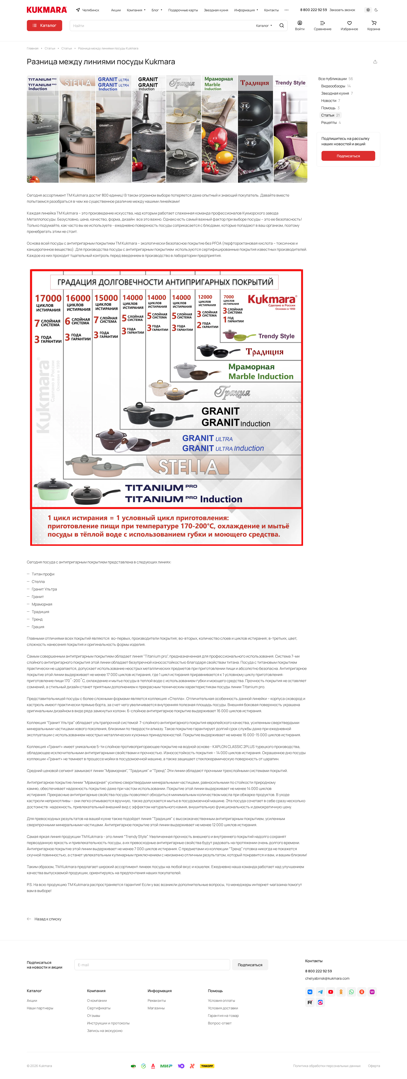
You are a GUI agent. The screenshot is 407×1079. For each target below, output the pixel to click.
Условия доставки (223, 1008)
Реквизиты (157, 1000)
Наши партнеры (40, 1008)
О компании (97, 1000)
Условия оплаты (221, 1000)
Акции (32, 1000)
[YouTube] (330, 992)
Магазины (156, 1008)
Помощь (215, 990)
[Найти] (282, 25)
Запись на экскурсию (104, 1030)
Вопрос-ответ (220, 1023)
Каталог (34, 990)
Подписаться (250, 964)
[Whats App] (351, 992)
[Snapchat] (310, 1002)
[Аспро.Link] (320, 1002)
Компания (96, 990)
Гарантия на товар (223, 1015)
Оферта (374, 1065)
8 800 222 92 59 (313, 10)
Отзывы (93, 1015)
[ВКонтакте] (310, 992)
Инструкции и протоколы (108, 1023)
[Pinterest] (372, 992)
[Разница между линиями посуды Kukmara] (167, 181)
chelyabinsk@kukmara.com (327, 978)
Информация (160, 990)
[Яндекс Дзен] (361, 992)
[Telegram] (320, 992)
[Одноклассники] (341, 992)
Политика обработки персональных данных (327, 1065)
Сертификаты (98, 1008)
